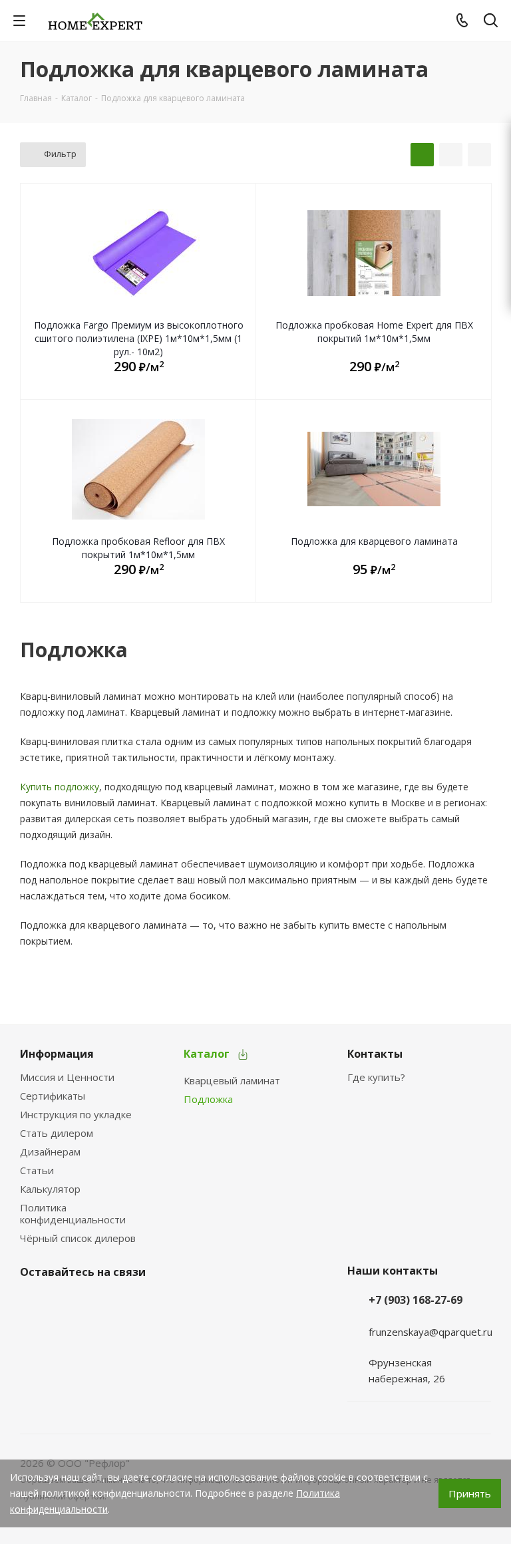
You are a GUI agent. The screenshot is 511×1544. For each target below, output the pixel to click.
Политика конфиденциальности (73, 1213)
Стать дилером (56, 1133)
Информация (57, 1053)
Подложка (208, 1099)
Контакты (375, 1053)
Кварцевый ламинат (232, 1080)
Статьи (37, 1170)
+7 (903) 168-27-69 (415, 1300)
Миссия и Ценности (67, 1077)
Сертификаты (52, 1095)
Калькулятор (50, 1188)
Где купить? (376, 1077)
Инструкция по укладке (76, 1114)
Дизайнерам (50, 1151)
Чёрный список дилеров (78, 1238)
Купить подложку (59, 786)
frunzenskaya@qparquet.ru (430, 1331)
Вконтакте (33, 1303)
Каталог (207, 1054)
